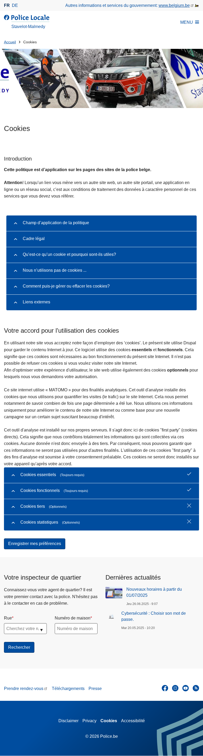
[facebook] (165, 688)
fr (7, 5)
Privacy (89, 721)
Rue (8, 618)
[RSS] (196, 688)
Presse (95, 688)
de (15, 5)
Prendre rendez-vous (23, 688)
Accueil (10, 42)
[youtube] (185, 688)
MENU (186, 22)
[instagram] (175, 688)
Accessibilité (133, 721)
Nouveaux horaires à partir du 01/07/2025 (154, 592)
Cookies (108, 721)
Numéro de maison (72, 618)
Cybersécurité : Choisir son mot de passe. (153, 616)
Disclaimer (68, 721)
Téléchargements (68, 688)
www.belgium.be (174, 5)
